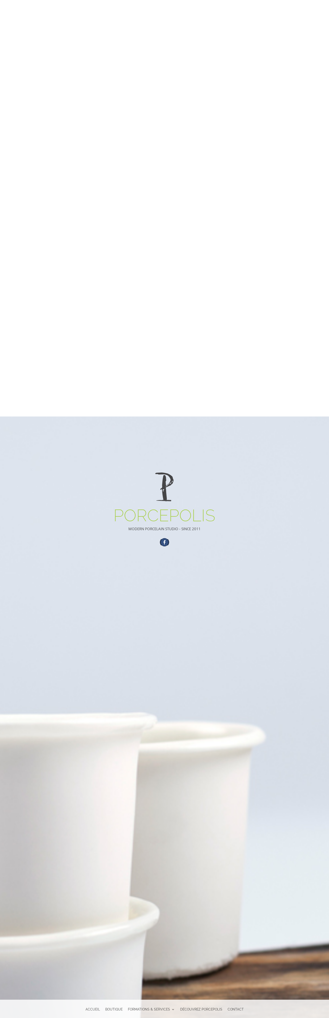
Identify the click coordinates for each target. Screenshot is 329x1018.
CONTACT (236, 1009)
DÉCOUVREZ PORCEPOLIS (201, 1009)
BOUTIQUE (114, 1009)
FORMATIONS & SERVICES (149, 1009)
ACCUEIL (93, 1009)
